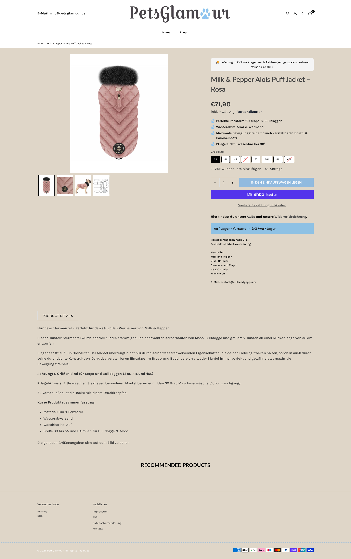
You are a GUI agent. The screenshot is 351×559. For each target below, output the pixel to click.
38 (215, 158)
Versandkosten (250, 112)
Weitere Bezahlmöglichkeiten (262, 205)
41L (278, 158)
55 (256, 158)
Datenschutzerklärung (107, 522)
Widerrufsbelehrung (290, 217)
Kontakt (98, 528)
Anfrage (276, 169)
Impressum (100, 511)
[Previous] (43, 113)
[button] (310, 13)
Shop (182, 32)
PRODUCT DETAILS (58, 316)
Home (166, 32)
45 (235, 158)
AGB (95, 517)
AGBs (251, 217)
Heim (40, 43)
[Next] (195, 113)
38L (266, 158)
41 (225, 158)
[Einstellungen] (295, 13)
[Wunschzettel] (302, 13)
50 (245, 158)
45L (289, 158)
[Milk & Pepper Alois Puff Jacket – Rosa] (46, 185)
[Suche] (287, 13)
